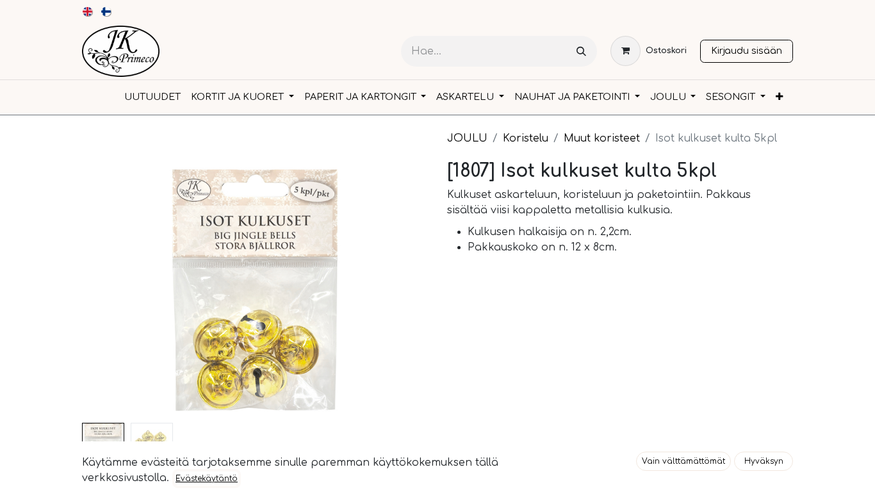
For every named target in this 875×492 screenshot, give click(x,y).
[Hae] (581, 51)
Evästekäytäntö (207, 478)
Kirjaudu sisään (746, 50)
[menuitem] (88, 11)
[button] (683, 461)
